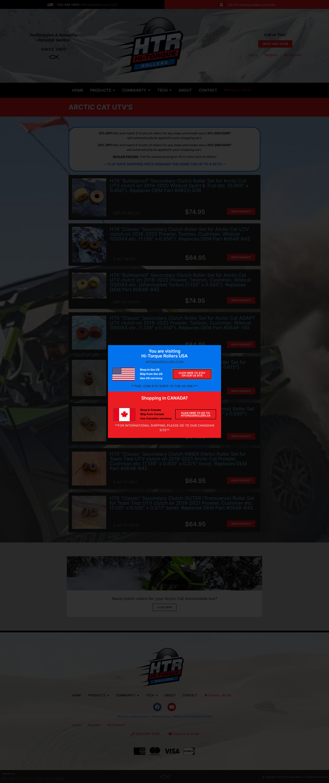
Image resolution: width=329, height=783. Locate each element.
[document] (164, 391)
